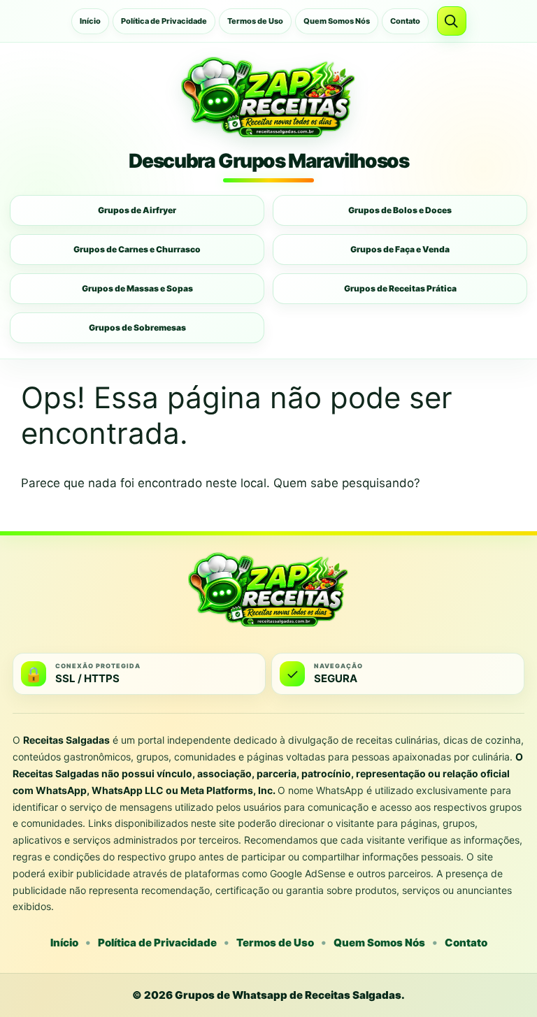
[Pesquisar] (451, 21)
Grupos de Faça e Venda (400, 249)
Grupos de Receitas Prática (400, 288)
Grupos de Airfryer (137, 210)
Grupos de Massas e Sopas (137, 288)
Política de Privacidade (164, 21)
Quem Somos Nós (336, 21)
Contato (405, 21)
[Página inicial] (268, 97)
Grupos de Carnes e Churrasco (137, 249)
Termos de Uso (255, 21)
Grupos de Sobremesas (137, 327)
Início (90, 21)
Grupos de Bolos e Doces (400, 210)
